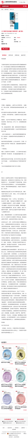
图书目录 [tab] (11, 55)
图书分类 (6, 6)
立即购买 (6, 48)
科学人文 (12, 9)
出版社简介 (9, 427)
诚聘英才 (23, 427)
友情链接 (14, 429)
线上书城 (23, 2)
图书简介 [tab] (4, 55)
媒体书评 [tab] (23, 55)
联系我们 (17, 427)
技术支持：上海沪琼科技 (14, 437)
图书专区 (6, 9)
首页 (2, 9)
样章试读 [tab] (17, 55)
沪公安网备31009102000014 (15, 433)
